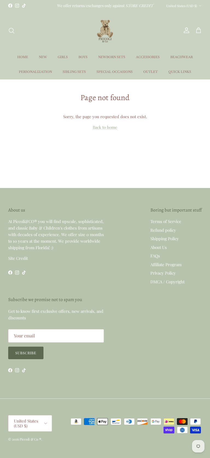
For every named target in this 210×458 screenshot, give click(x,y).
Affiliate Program (166, 264)
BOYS (83, 57)
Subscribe (25, 352)
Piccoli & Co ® (30, 439)
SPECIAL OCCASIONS (115, 72)
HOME (22, 57)
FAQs (155, 255)
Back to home (105, 127)
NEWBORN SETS (111, 57)
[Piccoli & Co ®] (105, 30)
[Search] (11, 30)
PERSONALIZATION (35, 72)
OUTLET (150, 72)
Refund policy (163, 230)
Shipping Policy (164, 238)
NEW (43, 57)
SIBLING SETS (74, 72)
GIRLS (63, 57)
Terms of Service (165, 221)
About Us (158, 247)
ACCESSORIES (148, 57)
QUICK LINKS (179, 72)
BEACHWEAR (181, 57)
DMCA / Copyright (167, 281)
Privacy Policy (163, 273)
